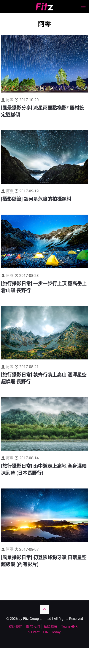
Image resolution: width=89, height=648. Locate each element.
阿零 (10, 99)
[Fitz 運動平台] (44, 6)
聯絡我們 (15, 626)
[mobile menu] (83, 6)
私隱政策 (50, 626)
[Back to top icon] (44, 609)
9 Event (34, 632)
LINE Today (52, 632)
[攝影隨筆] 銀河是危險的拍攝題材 (36, 199)
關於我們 (33, 626)
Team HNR (69, 626)
